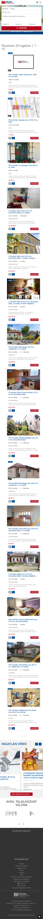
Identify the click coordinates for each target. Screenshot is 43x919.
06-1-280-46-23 (24, 908)
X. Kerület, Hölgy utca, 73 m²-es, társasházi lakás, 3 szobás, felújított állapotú (21, 576)
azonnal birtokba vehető (23, 403)
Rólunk (21, 870)
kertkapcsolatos (12, 359)
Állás (21, 875)
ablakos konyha (12, 403)
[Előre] (40, 744)
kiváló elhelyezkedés (31, 541)
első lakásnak (31, 223)
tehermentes (25, 268)
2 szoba (10, 357)
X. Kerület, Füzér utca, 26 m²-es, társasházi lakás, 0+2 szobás (20, 212)
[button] (40, 917)
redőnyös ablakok (21, 586)
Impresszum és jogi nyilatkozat (21, 877)
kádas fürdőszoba (33, 357)
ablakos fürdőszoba (13, 267)
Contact (22, 883)
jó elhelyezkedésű (13, 312)
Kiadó (13, 9)
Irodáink (21, 872)
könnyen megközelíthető (30, 177)
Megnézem (34, 92)
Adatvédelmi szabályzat (21, 881)
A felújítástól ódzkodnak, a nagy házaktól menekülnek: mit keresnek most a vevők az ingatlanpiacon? (19, 775)
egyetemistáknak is (13, 223)
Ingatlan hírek (14, 743)
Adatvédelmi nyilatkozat (22, 879)
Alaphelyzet (27, 31)
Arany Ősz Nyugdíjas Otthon (21, 888)
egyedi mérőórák (31, 404)
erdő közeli (35, 87)
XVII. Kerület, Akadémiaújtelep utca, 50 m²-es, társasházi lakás (23, 439)
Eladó (6, 9)
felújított (30, 584)
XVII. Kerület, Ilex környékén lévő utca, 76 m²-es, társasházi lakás (23, 620)
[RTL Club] (11, 813)
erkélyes (24, 539)
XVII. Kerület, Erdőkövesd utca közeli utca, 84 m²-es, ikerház (22, 711)
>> (25, 38)
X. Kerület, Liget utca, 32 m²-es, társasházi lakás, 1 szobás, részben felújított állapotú (21, 258)
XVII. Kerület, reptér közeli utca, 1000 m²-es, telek (22, 76)
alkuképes (23, 85)
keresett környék (31, 539)
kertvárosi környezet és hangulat (16, 541)
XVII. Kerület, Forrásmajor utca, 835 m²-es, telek (23, 166)
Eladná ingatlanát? (21, 866)
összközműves (21, 359)
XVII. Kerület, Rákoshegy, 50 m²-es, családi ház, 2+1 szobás (21, 348)
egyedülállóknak (29, 221)
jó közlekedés (22, 267)
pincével (14, 586)
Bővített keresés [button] (16, 31)
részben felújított (29, 359)
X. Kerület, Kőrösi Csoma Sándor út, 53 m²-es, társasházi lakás (23, 393)
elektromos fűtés (23, 223)
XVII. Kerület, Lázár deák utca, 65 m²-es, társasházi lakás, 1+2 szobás (23, 530)
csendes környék (12, 177)
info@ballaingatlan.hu (23, 910)
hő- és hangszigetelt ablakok (20, 357)
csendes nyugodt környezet (23, 132)
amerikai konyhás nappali (15, 721)
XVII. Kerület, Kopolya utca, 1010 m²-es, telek (23, 121)
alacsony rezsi (12, 221)
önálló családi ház (30, 495)
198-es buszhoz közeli (14, 85)
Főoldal (21, 864)
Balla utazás (22, 886)
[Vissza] (36, 744)
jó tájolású (21, 314)
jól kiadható (28, 314)
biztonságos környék (20, 404)
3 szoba (10, 584)
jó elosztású (21, 312)
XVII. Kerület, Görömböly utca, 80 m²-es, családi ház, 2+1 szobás (22, 666)
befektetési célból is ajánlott (15, 130)
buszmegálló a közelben (19, 87)
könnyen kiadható (31, 267)
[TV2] (32, 813)
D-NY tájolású (33, 132)
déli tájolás (29, 87)
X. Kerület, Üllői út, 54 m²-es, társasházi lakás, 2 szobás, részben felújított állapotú (23, 303)
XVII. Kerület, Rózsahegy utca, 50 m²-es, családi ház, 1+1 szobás (23, 484)
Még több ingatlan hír (21, 794)
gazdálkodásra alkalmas (29, 494)
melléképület (22, 495)
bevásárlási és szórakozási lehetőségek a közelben (23, 676)
